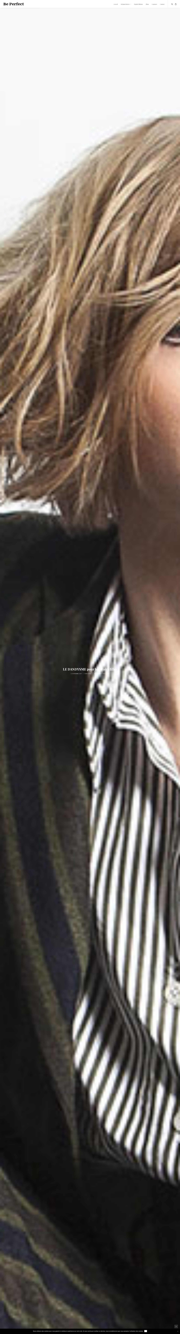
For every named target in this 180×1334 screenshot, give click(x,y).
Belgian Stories (125, 4)
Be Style (88, 674)
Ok (145, 1331)
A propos (154, 4)
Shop (147, 4)
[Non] (178, 1331)
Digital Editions (138, 4)
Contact (162, 4)
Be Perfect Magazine (102, 674)
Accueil (116, 4)
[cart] (175, 4)
